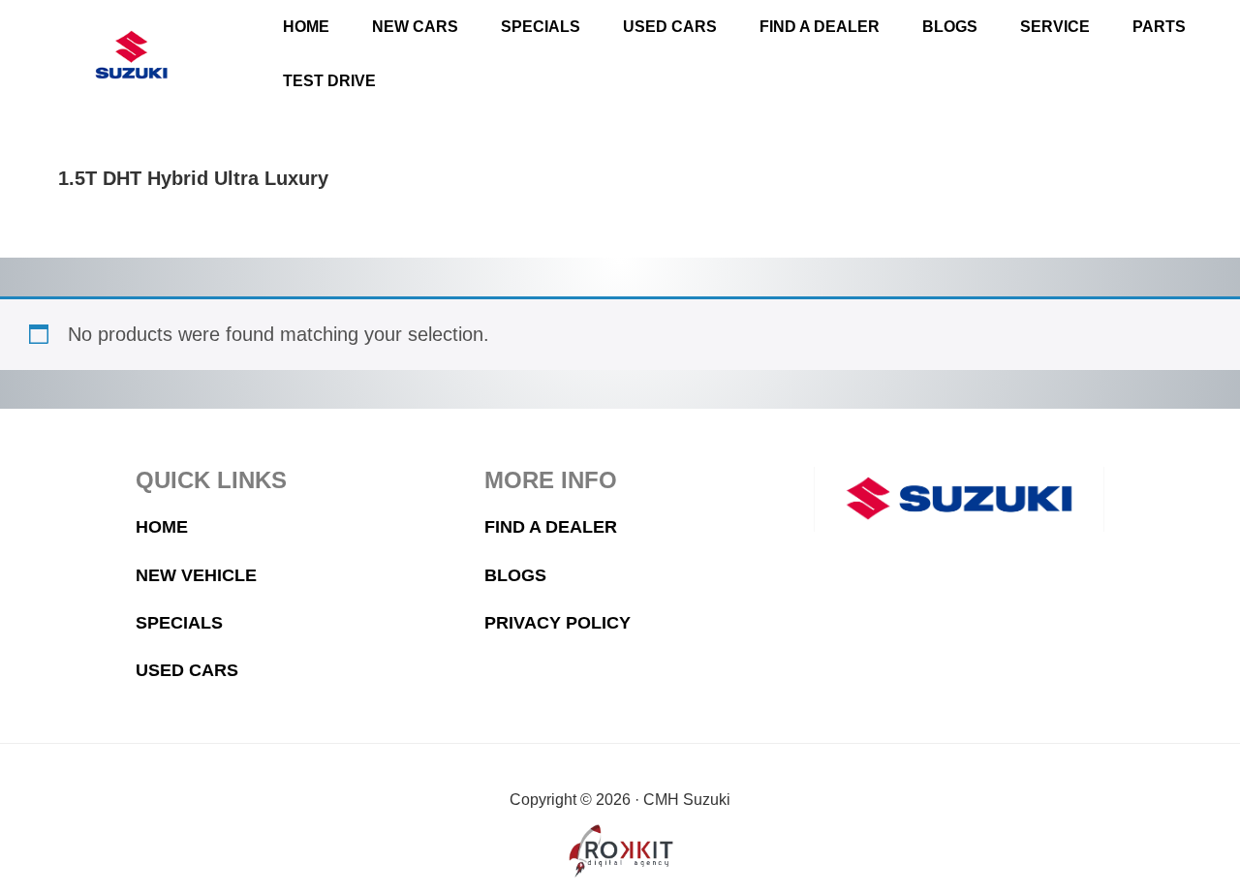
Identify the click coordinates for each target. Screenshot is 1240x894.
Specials (179, 622)
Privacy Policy (557, 622)
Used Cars (187, 670)
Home (162, 527)
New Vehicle (196, 575)
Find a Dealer (550, 527)
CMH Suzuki (132, 54)
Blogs (515, 575)
